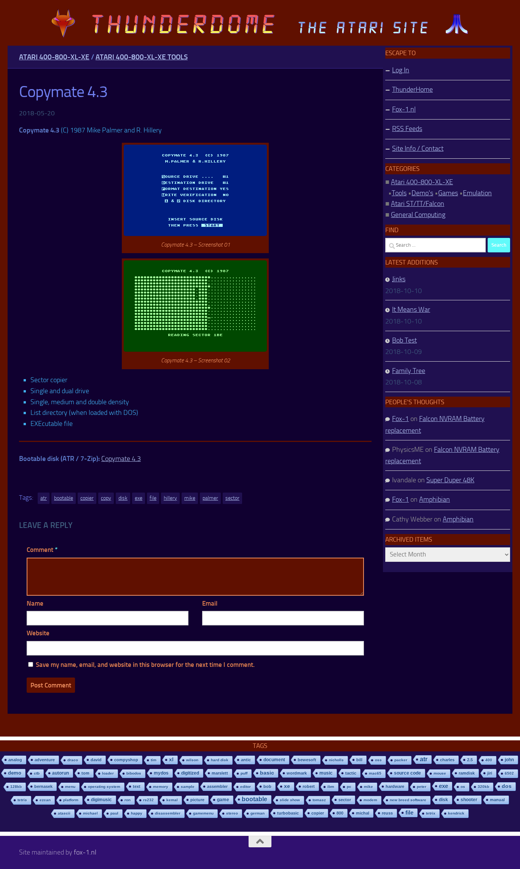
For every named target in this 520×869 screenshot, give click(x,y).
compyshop (126, 759)
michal (362, 813)
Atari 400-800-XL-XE (54, 57)
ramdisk (467, 773)
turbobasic (288, 813)
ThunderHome (412, 89)
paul (114, 813)
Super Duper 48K (450, 480)
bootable (63, 498)
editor (245, 786)
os (463, 786)
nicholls (336, 760)
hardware (395, 786)
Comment (42, 549)
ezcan (45, 800)
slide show (290, 800)
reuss (387, 813)
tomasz (319, 800)
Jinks (398, 279)
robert (309, 786)
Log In (400, 70)
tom (85, 773)
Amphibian (434, 499)
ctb (37, 773)
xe (287, 786)
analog (15, 759)
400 (488, 760)
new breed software (408, 800)
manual (497, 799)
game (223, 799)
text (136, 786)
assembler (217, 786)
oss (378, 760)
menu (70, 786)
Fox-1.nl (404, 109)
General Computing (418, 214)
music (326, 773)
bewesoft (307, 759)
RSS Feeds (407, 128)
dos (507, 786)
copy (106, 498)
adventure (45, 759)
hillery (170, 498)
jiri (489, 773)
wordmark (297, 773)
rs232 (148, 800)
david (96, 759)
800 (340, 813)
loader (108, 773)
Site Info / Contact (417, 148)
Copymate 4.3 (121, 458)
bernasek (43, 786)
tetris (22, 800)
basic (267, 773)
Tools (399, 193)
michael (90, 813)
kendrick (456, 813)
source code (407, 772)
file (153, 498)
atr (43, 498)
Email (209, 603)
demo (14, 773)
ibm (330, 786)
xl (171, 759)
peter (421, 786)
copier (87, 498)
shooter (469, 799)
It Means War (411, 309)
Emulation (477, 193)
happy (136, 813)
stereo (232, 813)
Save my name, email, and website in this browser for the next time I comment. (145, 664)
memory (160, 786)
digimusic (101, 799)
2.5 (470, 759)
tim (153, 760)
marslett (220, 773)
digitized (190, 773)
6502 (509, 773)
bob (267, 786)
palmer (210, 498)
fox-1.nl (85, 852)
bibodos (133, 773)
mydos (161, 773)
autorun (60, 773)
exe (138, 498)
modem (370, 800)
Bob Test (404, 340)
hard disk (219, 760)
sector (232, 498)
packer (400, 760)
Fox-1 (400, 419)
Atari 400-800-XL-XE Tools (142, 57)
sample (188, 786)
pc (349, 786)
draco (72, 760)
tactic (350, 773)
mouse (440, 773)
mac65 (375, 773)
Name (35, 603)
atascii (64, 813)
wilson (192, 760)
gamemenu (203, 813)
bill (359, 759)
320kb (483, 786)
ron (127, 800)
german (257, 813)
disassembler (167, 813)
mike (189, 498)
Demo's (422, 193)
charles (447, 759)
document (274, 759)
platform (70, 800)
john (509, 759)
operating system (104, 786)
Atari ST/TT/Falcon (417, 203)
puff (244, 773)
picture (197, 799)
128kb (16, 786)
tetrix (430, 813)
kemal (172, 800)
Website (38, 633)
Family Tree (408, 371)
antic (246, 759)
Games (448, 193)
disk (123, 498)
